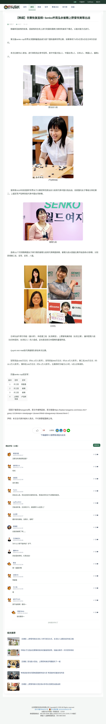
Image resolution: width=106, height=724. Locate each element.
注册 (75, 2)
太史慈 (15, 514)
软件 (46, 7)
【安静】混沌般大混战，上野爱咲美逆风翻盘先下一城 (40, 661)
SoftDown (90, 2)
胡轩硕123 (16, 465)
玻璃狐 (15, 526)
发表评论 (96, 445)
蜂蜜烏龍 (16, 453)
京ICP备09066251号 (41, 709)
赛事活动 (55, 7)
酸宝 (14, 563)
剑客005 (15, 575)
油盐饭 (15, 478)
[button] (9, 454)
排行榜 (64, 7)
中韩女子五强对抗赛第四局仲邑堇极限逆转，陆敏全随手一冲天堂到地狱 (47, 650)
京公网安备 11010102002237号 (61, 709)
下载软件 (82, 2)
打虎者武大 (16, 538)
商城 (72, 7)
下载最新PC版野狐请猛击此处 (53, 435)
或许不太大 (16, 599)
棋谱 (39, 7)
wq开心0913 (17, 502)
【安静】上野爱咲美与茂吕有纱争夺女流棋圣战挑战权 (40, 684)
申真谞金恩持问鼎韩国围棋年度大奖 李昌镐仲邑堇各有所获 (42, 673)
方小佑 (15, 587)
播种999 (15, 550)
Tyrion (15, 490)
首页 (25, 7)
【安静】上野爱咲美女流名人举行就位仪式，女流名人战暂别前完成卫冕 (47, 639)
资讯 (32, 7)
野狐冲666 (20, 611)
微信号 (98, 2)
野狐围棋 (11, 7)
